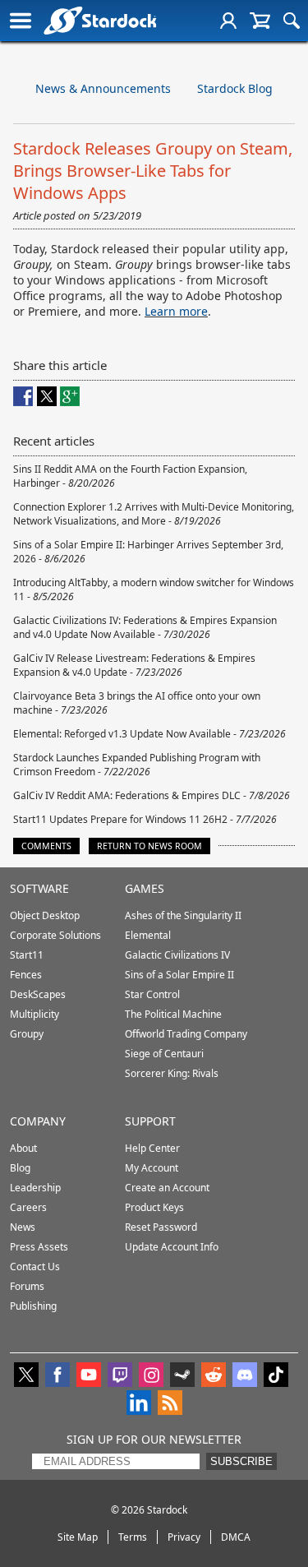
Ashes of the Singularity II (183, 915)
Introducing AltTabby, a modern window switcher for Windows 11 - (153, 589)
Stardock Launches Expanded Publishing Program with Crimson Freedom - (136, 765)
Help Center (152, 1148)
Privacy (184, 1537)
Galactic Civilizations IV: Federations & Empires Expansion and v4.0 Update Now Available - (145, 627)
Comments (46, 846)
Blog (20, 1168)
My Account (151, 1168)
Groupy (27, 1034)
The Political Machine (173, 1014)
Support (150, 1121)
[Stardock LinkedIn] (138, 1404)
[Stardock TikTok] (276, 1376)
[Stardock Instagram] (151, 1376)
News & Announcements (103, 88)
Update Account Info (171, 1247)
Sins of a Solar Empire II (179, 975)
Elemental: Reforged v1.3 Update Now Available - (149, 734)
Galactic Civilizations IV (177, 955)
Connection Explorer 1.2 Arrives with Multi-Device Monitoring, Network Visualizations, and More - (153, 514)
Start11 (27, 955)
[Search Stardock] (291, 20)
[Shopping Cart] (260, 20)
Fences (26, 975)
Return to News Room (149, 846)
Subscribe (241, 1461)
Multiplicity (34, 1014)
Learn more (176, 311)
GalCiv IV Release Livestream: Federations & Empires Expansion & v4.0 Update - (134, 665)
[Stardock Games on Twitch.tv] (120, 1376)
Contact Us (35, 1266)
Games (144, 888)
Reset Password (161, 1227)
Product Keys (154, 1207)
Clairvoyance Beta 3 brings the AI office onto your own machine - (136, 703)
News (22, 1227)
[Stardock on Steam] (182, 1376)
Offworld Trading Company (186, 1034)
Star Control (152, 994)
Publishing (33, 1306)
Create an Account (167, 1188)
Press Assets (39, 1247)
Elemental (148, 935)
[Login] (228, 20)
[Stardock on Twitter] (26, 1376)
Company (38, 1121)
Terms (132, 1537)
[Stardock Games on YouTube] (88, 1376)
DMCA (236, 1537)
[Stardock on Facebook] (57, 1376)
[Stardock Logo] (100, 20)
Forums (27, 1286)
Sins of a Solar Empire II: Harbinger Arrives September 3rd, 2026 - (148, 552)
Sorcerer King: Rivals (171, 1073)
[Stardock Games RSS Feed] (170, 1404)
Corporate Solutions (55, 935)
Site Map (77, 1537)
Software (39, 888)
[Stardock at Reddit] (213, 1376)
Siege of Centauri (164, 1054)
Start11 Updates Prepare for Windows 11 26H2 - (145, 819)
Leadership (35, 1188)
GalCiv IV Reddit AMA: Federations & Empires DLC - (151, 795)
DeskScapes (38, 994)
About (23, 1148)
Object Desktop (45, 915)
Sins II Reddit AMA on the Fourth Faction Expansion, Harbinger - (130, 476)
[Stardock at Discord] (244, 1376)
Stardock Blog (235, 88)
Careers (28, 1207)
